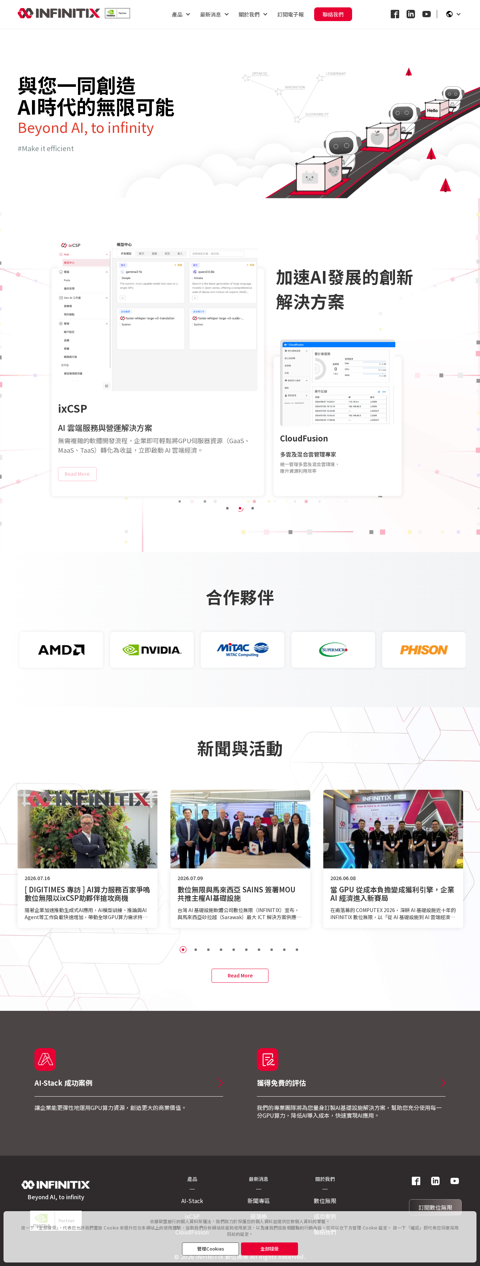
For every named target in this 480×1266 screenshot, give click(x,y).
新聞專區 (258, 1200)
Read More (77, 476)
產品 (177, 14)
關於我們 (249, 14)
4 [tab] (221, 949)
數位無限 (325, 1200)
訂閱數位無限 (435, 1207)
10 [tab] (296, 949)
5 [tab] (233, 949)
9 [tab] (284, 949)
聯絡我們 (333, 14)
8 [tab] (271, 949)
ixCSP (72, 408)
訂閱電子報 (290, 14)
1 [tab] (227, 508)
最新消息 (210, 14)
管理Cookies (210, 1248)
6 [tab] (246, 949)
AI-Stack (192, 1200)
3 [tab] (252, 508)
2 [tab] (240, 508)
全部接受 (269, 1248)
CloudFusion (304, 438)
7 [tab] (258, 949)
